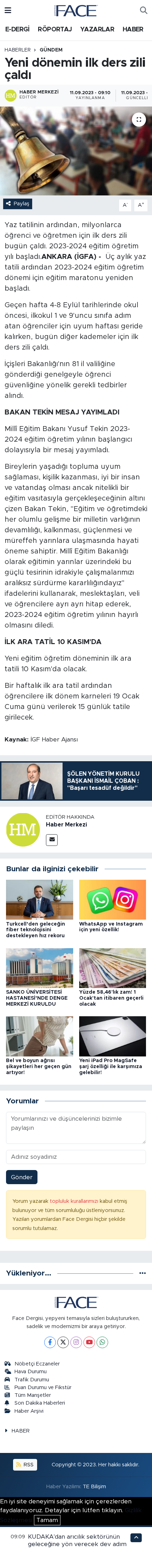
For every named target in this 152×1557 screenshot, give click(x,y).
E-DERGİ (17, 29)
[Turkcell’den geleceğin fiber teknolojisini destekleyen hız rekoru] (39, 899)
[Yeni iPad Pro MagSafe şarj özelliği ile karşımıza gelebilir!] (112, 1036)
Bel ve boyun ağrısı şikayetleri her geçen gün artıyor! (38, 1066)
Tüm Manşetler (32, 1395)
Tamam (47, 1520)
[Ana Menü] (8, 10)
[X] (63, 1342)
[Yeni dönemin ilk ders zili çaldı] (76, 151)
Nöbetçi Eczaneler (37, 1364)
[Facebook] (50, 1342)
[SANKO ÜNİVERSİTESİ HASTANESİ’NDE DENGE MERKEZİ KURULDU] (39, 968)
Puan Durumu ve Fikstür (42, 1387)
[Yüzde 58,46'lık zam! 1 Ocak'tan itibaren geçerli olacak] (112, 968)
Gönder (22, 1177)
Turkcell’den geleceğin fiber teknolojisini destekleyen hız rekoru (35, 930)
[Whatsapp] (102, 1342)
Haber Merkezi (66, 825)
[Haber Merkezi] (23, 829)
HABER (133, 29)
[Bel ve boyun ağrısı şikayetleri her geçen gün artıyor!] (39, 1036)
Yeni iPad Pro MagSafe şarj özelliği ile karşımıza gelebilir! (110, 1066)
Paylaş (21, 203)
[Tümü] (142, 1273)
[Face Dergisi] (75, 10)
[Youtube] (89, 1342)
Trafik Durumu (31, 1379)
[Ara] (143, 10)
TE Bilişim (94, 1486)
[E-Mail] (52, 840)
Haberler (18, 50)
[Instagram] (76, 1342)
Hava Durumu (30, 1371)
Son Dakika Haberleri (39, 1403)
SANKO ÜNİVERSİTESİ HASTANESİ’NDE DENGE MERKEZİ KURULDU (37, 998)
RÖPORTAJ (55, 29)
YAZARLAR (97, 29)
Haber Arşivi (28, 1411)
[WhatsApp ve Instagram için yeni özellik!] (112, 899)
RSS (28, 1464)
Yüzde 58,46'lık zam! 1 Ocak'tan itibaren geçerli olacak (111, 998)
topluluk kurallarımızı (75, 1201)
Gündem (51, 50)
